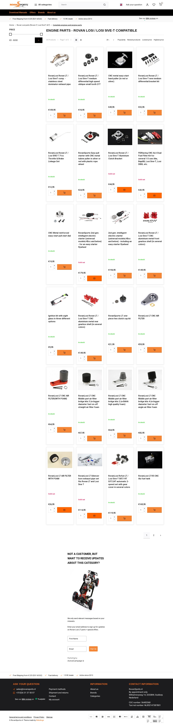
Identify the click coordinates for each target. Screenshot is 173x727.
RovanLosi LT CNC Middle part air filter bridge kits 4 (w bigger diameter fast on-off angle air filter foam (148, 401)
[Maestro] (120, 717)
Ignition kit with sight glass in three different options (59, 318)
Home (11, 25)
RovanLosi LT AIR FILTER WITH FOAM (59, 477)
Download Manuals (18, 12)
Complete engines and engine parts (67, 25)
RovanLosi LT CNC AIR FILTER (148, 317)
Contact (52, 696)
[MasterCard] (96, 717)
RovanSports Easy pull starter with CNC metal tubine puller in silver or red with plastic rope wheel (89, 159)
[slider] (10, 34)
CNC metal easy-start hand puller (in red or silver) (118, 78)
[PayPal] (161, 717)
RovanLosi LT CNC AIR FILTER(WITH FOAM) (58, 397)
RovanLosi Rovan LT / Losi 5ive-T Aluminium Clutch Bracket (118, 156)
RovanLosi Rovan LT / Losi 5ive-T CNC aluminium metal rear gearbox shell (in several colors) (90, 321)
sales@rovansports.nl (26, 689)
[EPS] (155, 717)
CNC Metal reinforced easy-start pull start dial (59, 234)
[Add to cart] (64, 115)
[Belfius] (126, 717)
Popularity (121, 40)
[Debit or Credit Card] (161, 721)
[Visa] (108, 717)
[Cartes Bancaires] (143, 717)
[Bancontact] (114, 717)
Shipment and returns (58, 692)
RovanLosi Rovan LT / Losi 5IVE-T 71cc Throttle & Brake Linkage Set (58, 157)
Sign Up (93, 649)
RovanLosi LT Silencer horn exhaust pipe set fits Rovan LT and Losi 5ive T (88, 480)
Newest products (133, 40)
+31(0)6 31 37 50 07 (25, 692)
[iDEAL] (102, 717)
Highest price (159, 40)
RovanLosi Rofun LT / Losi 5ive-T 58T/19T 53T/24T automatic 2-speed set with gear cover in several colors (119, 482)
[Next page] (160, 535)
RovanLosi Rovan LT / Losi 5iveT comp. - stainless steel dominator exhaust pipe (59, 80)
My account (54, 699)
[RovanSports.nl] (19, 5)
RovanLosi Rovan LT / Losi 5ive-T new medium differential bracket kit (149, 78)
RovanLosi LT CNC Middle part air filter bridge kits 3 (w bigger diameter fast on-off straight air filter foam (88, 401)
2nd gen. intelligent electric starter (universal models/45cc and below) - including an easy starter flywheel (120, 239)
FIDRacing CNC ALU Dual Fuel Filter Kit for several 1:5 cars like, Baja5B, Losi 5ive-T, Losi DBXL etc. (149, 159)
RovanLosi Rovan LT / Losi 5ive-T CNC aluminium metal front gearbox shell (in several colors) (150, 239)
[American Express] (131, 717)
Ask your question (134, 4)
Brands (41, 12)
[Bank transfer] (91, 717)
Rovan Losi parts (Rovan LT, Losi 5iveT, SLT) (33, 25)
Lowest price (147, 40)
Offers (33, 12)
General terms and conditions (20, 717)
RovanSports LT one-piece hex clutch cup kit (119, 317)
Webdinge (40, 720)
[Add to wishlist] (69, 50)
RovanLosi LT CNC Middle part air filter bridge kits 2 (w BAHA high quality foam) (118, 400)
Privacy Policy (39, 717)
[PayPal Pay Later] (149, 721)
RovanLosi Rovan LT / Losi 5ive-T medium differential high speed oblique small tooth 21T (89, 80)
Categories (95, 696)
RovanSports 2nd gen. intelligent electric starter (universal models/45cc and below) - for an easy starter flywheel (90, 240)
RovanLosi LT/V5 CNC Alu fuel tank (148, 477)
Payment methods (57, 689)
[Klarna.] (155, 721)
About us (51, 12)
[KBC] (137, 717)
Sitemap (49, 717)
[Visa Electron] (149, 717)
